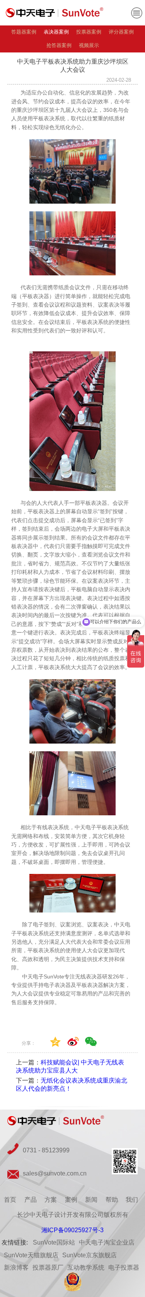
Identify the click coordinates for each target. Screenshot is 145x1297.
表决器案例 (56, 32)
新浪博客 (16, 1267)
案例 (71, 1199)
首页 (10, 1199)
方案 (50, 1199)
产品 (30, 1199)
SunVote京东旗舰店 (89, 1255)
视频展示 (89, 45)
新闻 (91, 1199)
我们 (132, 1199)
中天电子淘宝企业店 (107, 1242)
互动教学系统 (85, 1267)
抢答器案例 (59, 45)
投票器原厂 (47, 1267)
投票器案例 (88, 32)
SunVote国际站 (54, 1242)
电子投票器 (123, 1267)
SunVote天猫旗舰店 (31, 1255)
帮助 (112, 1199)
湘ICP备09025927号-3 (72, 1230)
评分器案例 (121, 32)
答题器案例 (23, 32)
